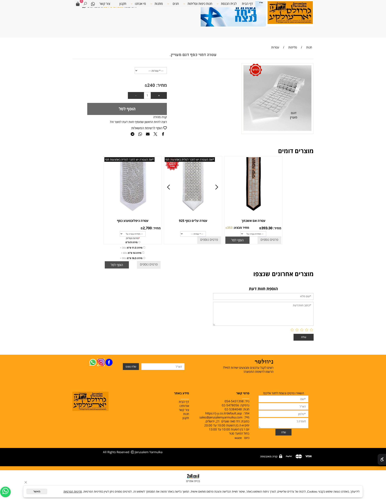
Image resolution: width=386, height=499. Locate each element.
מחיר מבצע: (241, 227)
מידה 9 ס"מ (131, 242)
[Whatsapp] (93, 3)
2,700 (147, 227)
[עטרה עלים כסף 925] (193, 212)
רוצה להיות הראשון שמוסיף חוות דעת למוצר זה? (138, 122)
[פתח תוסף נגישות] (382, 459)
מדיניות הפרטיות (73, 491)
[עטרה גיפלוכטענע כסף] (132, 212)
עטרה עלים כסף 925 (193, 220)
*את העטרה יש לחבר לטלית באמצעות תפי (189, 159)
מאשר (36, 491)
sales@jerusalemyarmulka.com (220, 417)
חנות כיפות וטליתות (200, 3)
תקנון (122, 3)
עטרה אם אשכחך (253, 220)
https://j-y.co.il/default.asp (223, 413)
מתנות (159, 3)
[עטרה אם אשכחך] (253, 212)
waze (238, 438)
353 (230, 227)
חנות (185, 414)
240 (151, 85)
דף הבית (247, 3)
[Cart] (77, 3)
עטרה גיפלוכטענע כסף (132, 220)
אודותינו (184, 406)
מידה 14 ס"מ (131, 253)
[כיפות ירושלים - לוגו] (290, 12)
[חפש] (85, 3)
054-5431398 (234, 401)
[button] (237, 240)
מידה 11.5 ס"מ (131, 247)
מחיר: (161, 85)
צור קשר (104, 3)
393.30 (266, 227)
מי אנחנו (140, 3)
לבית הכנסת (229, 3)
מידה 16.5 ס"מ (131, 258)
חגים (176, 3)
